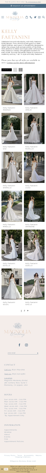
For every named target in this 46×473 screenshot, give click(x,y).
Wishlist (8, 432)
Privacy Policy (9, 455)
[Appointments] (39, 17)
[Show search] (43, 17)
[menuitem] (2, 17)
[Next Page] (27, 311)
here (28, 471)
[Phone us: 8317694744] (31, 17)
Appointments (10, 430)
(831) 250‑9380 (15, 374)
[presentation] (11, 89)
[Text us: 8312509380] (35, 17)
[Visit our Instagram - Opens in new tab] (26, 345)
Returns (39, 455)
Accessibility (29, 455)
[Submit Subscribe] (37, 353)
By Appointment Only (33, 2)
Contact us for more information (21, 63)
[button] (2, 17)
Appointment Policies (14, 441)
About (7, 434)
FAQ (6, 439)
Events (7, 437)
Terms (19, 455)
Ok (6, 469)
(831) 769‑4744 (14, 370)
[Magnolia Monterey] (15, 16)
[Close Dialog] (2, 469)
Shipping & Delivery (23, 457)
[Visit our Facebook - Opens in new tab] (19, 345)
